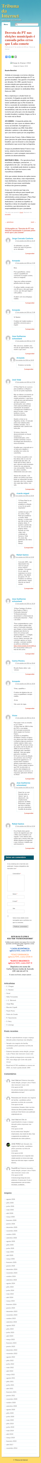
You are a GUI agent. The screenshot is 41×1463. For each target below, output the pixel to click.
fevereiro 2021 (11, 1392)
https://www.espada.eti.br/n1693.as (25, 646)
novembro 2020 (11, 1399)
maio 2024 (10, 1294)
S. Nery (8, 1021)
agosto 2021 (10, 1378)
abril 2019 (9, 1434)
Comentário (17, 873)
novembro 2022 (11, 1353)
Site (14, 908)
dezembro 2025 (11, 1227)
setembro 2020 (11, 1406)
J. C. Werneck (11, 1000)
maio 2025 (10, 1252)
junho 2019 (10, 1427)
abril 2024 (9, 1297)
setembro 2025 (11, 1238)
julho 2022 (10, 1360)
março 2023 (10, 1339)
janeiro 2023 (10, 1346)
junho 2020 (10, 1416)
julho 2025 (10, 1245)
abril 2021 (9, 1388)
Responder (30, 253)
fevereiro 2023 (11, 1343)
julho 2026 (10, 1203)
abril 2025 (9, 1255)
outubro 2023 (11, 1318)
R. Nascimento (11, 1018)
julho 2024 (10, 1287)
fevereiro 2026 (11, 1220)
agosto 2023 (10, 1325)
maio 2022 (10, 1367)
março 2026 (10, 1217)
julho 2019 (10, 1423)
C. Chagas (10, 986)
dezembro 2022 (11, 1350)
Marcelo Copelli (11, 1007)
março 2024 (10, 1301)
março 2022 (10, 1374)
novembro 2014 (11, 1448)
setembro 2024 (11, 1280)
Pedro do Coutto (12, 1014)
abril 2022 (9, 1371)
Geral (21, 212)
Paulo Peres (10, 1011)
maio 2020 (10, 1420)
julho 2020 (10, 1413)
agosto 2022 (10, 1357)
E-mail (15, 901)
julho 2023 (10, 1329)
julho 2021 (10, 1381)
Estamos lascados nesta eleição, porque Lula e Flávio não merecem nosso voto (23, 1082)
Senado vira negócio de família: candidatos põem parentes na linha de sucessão (19, 1045)
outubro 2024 (11, 1276)
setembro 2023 (11, 1322)
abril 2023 (9, 1336)
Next (33, 222)
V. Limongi (10, 1025)
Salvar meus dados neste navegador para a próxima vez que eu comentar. (22, 920)
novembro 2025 (11, 1231)
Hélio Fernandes (12, 997)
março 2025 (10, 1259)
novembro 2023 (11, 1315)
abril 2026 (9, 1213)
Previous (9, 222)
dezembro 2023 (11, 1311)
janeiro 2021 (10, 1395)
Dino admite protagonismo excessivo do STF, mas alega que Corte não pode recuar (20, 1059)
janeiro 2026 (10, 1224)
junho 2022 (10, 1364)
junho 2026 (10, 1206)
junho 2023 (10, 1332)
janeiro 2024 (10, 1308)
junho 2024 (10, 1290)
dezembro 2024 (11, 1269)
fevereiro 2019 (11, 1441)
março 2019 (10, 1437)
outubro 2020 (11, 1402)
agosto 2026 (10, 1199)
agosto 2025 (10, 1241)
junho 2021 (10, 1385)
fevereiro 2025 (11, 1262)
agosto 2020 (10, 1409)
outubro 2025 (11, 1234)
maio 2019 (10, 1430)
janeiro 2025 (10, 1266)
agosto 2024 (10, 1283)
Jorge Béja (10, 1004)
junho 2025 (10, 1248)
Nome (15, 894)
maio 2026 (10, 1210)
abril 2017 (9, 1444)
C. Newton (10, 990)
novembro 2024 (11, 1273)
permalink (8, 214)
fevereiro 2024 (11, 1304)
